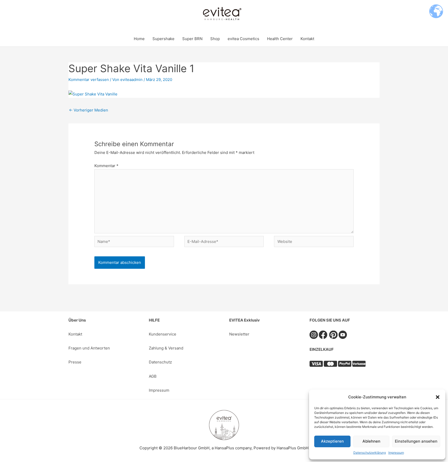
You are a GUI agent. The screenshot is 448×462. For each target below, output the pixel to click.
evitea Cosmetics (243, 38)
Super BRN (192, 38)
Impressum (396, 452)
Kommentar (106, 165)
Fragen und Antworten (89, 348)
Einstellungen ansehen (416, 441)
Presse (74, 362)
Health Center (280, 38)
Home (139, 38)
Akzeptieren (332, 441)
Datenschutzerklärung (369, 452)
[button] (437, 397)
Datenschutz (160, 362)
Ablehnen (371, 441)
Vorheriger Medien (88, 110)
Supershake (163, 38)
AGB (153, 376)
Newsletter (239, 334)
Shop (215, 38)
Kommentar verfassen (88, 79)
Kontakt (307, 38)
